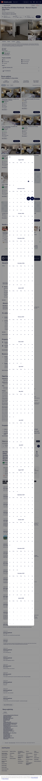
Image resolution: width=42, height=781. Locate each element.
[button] (32, 166)
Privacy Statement (34, 777)
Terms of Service (5, 778)
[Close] (40, 777)
